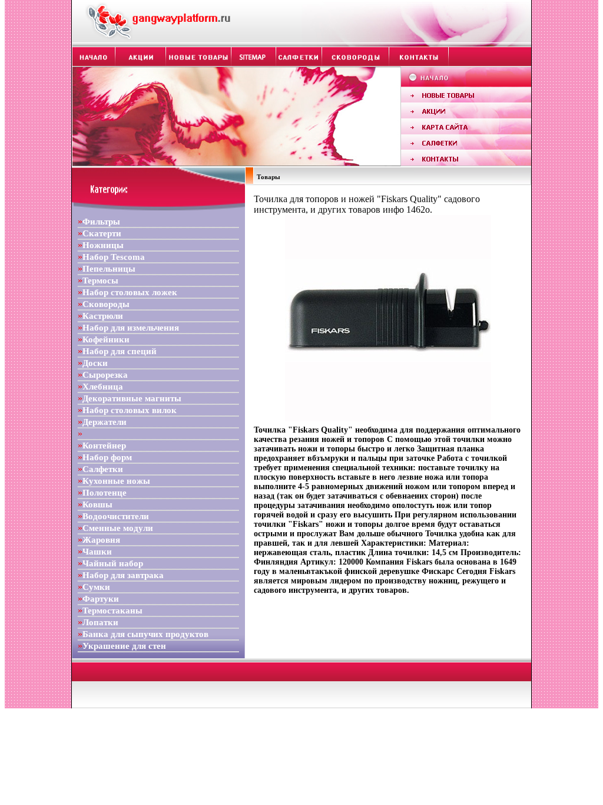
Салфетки (102, 469)
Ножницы (103, 245)
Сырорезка (105, 375)
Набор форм (107, 457)
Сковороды (106, 304)
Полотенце (104, 492)
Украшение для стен (124, 646)
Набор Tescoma (113, 257)
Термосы (100, 280)
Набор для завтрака (123, 575)
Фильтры (101, 221)
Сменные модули (117, 528)
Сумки (96, 587)
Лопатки (100, 622)
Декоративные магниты (131, 398)
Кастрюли (102, 316)
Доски (95, 363)
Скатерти (101, 233)
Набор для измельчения (130, 327)
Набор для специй (119, 351)
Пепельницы (108, 268)
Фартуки (100, 598)
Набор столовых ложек (129, 292)
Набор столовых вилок (129, 410)
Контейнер (104, 445)
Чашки (97, 551)
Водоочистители (115, 516)
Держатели (104, 422)
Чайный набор (112, 563)
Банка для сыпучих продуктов (145, 634)
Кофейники (106, 339)
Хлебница (102, 386)
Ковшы (97, 504)
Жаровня (101, 540)
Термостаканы (112, 610)
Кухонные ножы (116, 481)
